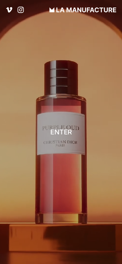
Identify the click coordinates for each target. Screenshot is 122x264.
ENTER (61, 132)
